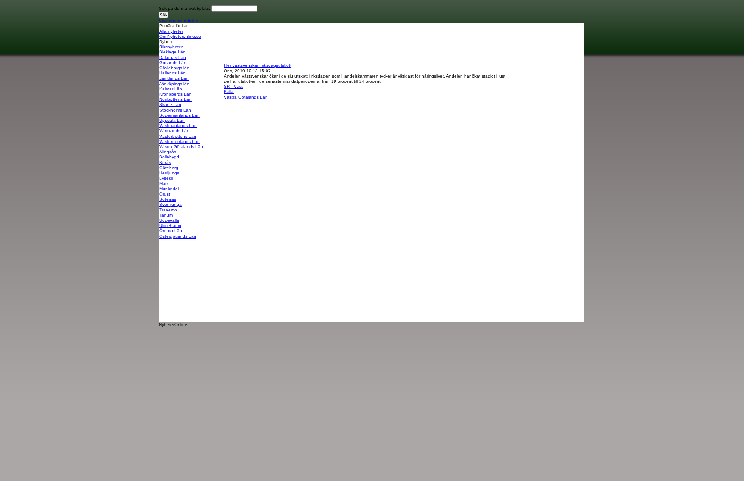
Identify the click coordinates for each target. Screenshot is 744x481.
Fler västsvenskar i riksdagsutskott (257, 65)
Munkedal (169, 188)
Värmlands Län (174, 130)
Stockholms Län (175, 110)
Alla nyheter (171, 31)
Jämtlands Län (174, 78)
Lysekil (166, 178)
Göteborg (168, 167)
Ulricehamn (170, 225)
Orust (164, 194)
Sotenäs (167, 199)
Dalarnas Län (172, 57)
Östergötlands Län (177, 236)
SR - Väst (233, 86)
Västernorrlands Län (179, 141)
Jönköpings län (174, 83)
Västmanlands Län (178, 125)
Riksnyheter (171, 46)
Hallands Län (172, 73)
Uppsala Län (172, 120)
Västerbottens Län (177, 136)
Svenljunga (170, 204)
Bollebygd (169, 157)
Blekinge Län (172, 52)
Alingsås (167, 151)
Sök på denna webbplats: (185, 8)
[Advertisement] (380, 42)
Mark (164, 183)
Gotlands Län (172, 62)
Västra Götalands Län (181, 146)
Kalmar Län (170, 89)
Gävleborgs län (174, 67)
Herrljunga (169, 173)
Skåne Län (170, 104)
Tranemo (168, 210)
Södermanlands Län (179, 115)
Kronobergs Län (175, 94)
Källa (229, 91)
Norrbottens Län (175, 99)
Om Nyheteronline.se (180, 36)
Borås (165, 162)
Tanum (166, 215)
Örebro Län (170, 230)
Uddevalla (169, 220)
